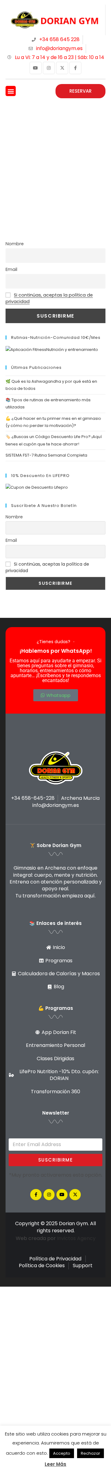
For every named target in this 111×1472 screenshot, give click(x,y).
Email (11, 269)
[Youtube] (36, 68)
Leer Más (55, 1464)
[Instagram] (49, 68)
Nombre (15, 244)
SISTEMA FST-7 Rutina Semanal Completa (46, 455)
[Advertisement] (55, 161)
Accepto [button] (61, 1453)
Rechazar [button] (90, 1453)
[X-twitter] (62, 68)
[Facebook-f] (75, 68)
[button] (11, 91)
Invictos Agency (76, 1238)
